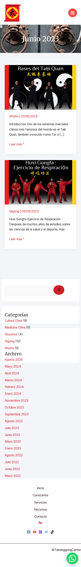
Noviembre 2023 (16, 400)
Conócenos (40, 495)
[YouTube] (34, 532)
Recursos (40, 509)
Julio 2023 (12, 428)
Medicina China (15, 327)
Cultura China (13, 320)
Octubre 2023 (14, 407)
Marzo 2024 (13, 380)
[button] (72, 558)
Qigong (14, 211)
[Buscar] (58, 290)
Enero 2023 (13, 448)
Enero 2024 (13, 394)
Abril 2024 (12, 373)
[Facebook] (28, 532)
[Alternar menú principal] (72, 12)
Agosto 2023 (14, 421)
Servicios (40, 502)
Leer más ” (16, 144)
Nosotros (11, 334)
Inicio (40, 488)
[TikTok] (52, 532)
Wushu (13, 116)
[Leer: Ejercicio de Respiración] (40, 182)
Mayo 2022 (13, 476)
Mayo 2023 (13, 441)
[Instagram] (40, 532)
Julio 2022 (12, 462)
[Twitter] (46, 532)
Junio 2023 (12, 435)
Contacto (40, 516)
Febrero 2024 (14, 387)
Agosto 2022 (14, 455)
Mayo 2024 (13, 366)
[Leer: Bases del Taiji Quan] (40, 87)
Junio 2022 (12, 469)
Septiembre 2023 (17, 414)
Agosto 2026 (14, 359)
